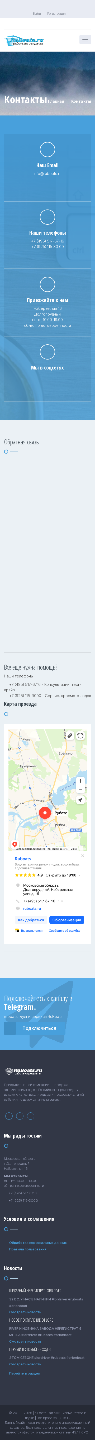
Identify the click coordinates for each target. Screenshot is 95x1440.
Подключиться (39, 1028)
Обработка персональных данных (38, 1242)
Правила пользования (27, 1249)
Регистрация (56, 13)
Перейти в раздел (24, 1373)
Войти (37, 13)
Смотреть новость (25, 1312)
